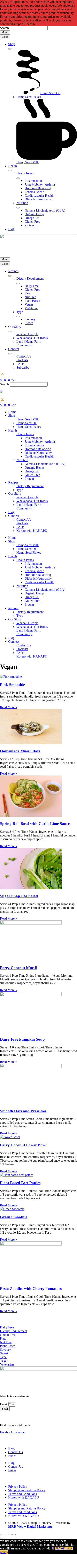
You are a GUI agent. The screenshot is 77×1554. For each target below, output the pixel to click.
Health (12, 430)
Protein (29, 478)
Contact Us (23, 519)
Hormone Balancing (38, 449)
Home (12, 412)
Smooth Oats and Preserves (23, 1111)
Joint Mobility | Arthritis (40, 441)
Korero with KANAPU (31, 530)
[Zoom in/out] (1, 1534)
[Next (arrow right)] (5, 1538)
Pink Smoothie (12, 684)
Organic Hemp (34, 467)
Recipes (13, 482)
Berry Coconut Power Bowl (23, 1145)
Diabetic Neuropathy (38, 452)
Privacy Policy (17, 1486)
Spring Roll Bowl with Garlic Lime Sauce (35, 823)
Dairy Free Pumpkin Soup (22, 1039)
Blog (11, 512)
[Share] (9, 1534)
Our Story (14, 493)
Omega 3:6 (32, 471)
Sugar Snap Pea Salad (19, 896)
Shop (11, 415)
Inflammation (33, 438)
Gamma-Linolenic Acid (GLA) (45, 464)
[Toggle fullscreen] (5, 1534)
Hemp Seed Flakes (28, 426)
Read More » (8, 707)
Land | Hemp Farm (28, 504)
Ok (57, 1548)
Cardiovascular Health (39, 456)
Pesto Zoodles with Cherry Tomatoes (31, 1288)
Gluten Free (32, 475)
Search (4, 28)
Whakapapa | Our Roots (32, 501)
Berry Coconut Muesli (18, 968)
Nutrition (22, 460)
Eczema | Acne (34, 445)
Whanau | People (27, 497)
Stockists (22, 523)
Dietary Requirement (30, 486)
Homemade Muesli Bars (20, 751)
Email (4, 1404)
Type (19, 490)
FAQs (20, 527)
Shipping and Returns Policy (26, 1490)
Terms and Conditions (22, 1494)
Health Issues (25, 434)
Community (24, 508)
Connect (13, 516)
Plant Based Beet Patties (20, 1183)
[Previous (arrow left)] (1, 1538)
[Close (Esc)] (14, 1534)
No (61, 1548)
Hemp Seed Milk (27, 419)
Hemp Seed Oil (26, 423)
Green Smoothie (13, 1217)
